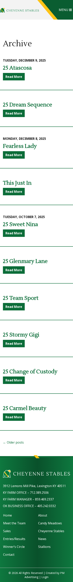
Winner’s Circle (14, 547)
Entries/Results (14, 539)
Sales (7, 531)
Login (44, 577)
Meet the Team (14, 523)
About (42, 515)
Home (7, 515)
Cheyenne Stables (51, 531)
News (42, 539)
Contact (8, 554)
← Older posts (13, 442)
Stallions (44, 547)
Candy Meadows (50, 523)
